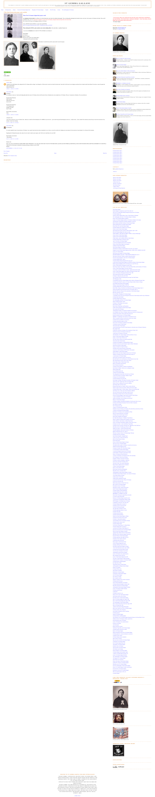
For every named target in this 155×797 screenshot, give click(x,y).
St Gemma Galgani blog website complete (120, 491)
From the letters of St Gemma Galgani (119, 668)
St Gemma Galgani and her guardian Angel (120, 652)
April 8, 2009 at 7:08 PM (12, 114)
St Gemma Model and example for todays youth (121, 584)
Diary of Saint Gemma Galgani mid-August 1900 (121, 600)
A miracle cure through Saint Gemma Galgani (121, 410)
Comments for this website (117, 635)
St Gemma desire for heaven (118, 581)
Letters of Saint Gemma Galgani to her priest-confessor (122, 268)
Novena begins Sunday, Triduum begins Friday (121, 362)
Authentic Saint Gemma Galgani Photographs (121, 606)
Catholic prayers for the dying (118, 476)
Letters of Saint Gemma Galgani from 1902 (120, 556)
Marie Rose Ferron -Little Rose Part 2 (119, 470)
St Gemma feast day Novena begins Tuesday (120, 549)
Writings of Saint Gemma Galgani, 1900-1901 (121, 284)
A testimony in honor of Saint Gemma (119, 324)
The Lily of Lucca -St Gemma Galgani (119, 443)
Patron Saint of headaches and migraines (123, 89)
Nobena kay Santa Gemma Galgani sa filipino (121, 516)
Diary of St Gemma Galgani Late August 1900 (121, 599)
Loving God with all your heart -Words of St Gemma (122, 479)
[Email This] (4, 75)
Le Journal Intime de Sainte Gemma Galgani (120, 449)
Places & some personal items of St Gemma (120, 413)
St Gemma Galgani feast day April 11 (119, 298)
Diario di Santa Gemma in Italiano (119, 439)
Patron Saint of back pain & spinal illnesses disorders (125, 77)
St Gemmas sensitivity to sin (118, 593)
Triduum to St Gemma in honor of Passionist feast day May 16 (124, 354)
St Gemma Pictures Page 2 (117, 152)
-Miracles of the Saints (117, 179)
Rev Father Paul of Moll (117, 562)
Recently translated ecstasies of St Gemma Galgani (121, 315)
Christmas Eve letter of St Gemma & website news (122, 331)
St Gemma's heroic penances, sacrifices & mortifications (122, 366)
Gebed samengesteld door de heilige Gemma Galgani (122, 224)
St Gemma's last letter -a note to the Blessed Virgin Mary (123, 423)
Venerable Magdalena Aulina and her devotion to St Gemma (123, 430)
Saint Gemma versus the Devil (118, 659)
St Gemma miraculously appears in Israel (120, 321)
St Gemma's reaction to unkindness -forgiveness (121, 460)
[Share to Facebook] (7, 75)
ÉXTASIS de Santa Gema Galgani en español (121, 546)
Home (2, 9)
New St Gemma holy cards (117, 405)
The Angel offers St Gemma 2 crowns (119, 508)
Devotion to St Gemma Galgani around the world (121, 498)
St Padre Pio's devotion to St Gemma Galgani (121, 662)
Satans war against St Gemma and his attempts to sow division (124, 419)
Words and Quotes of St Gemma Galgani (120, 650)
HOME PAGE (77, 795)
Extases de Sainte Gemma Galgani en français (121, 442)
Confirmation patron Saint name (118, 540)
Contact (58, 9)
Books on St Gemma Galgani (118, 630)
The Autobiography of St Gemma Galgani (120, 656)
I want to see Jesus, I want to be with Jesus (120, 437)
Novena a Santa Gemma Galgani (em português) (121, 244)
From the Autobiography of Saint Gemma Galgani (121, 665)
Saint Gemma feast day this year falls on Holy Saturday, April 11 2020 (125, 230)
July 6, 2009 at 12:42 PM (12, 138)
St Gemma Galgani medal (117, 523)
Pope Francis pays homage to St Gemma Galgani (121, 253)
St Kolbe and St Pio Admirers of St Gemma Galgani (122, 559)
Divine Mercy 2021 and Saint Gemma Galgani (121, 226)
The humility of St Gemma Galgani (119, 644)
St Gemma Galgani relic (117, 213)
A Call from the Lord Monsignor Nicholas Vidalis (121, 499)
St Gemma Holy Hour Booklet (118, 297)
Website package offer (116, 369)
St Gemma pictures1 (116, 612)
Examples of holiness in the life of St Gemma (121, 458)
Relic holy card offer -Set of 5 (118, 292)
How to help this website (117, 578)
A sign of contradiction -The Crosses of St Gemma (122, 396)
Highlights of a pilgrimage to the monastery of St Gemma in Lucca (124, 316)
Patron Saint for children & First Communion (121, 464)
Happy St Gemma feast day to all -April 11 (120, 431)
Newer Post (6, 153)
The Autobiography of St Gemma (68, 9)
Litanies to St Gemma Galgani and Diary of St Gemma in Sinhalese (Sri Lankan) (127, 220)
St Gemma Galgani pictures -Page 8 (119, 259)
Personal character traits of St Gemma (119, 620)
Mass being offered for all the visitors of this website (122, 360)
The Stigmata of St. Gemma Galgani (119, 658)
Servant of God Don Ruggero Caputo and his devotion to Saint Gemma (125, 395)
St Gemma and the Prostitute (118, 513)
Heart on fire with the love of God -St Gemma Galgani (122, 608)
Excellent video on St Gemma (118, 646)
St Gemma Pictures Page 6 (117, 158)
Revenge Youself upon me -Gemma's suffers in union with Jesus (124, 386)
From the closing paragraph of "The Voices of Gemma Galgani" (124, 257)
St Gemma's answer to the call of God (119, 505)
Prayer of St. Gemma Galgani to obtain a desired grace (125, 70)
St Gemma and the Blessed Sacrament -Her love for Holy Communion (125, 402)
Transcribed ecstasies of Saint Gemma (119, 564)
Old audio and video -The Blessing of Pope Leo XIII (122, 426)
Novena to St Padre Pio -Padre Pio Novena (123, 58)
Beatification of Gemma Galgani (118, 572)
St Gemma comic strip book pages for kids (120, 414)
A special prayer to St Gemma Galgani (119, 355)
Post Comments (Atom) (12, 155)
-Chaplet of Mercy (116, 186)
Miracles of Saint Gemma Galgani (119, 399)
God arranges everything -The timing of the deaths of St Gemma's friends (125, 380)
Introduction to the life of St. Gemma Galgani (121, 670)
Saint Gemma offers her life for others (119, 384)
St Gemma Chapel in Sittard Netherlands (120, 490)
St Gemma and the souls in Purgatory (119, 609)
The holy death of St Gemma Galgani (119, 647)
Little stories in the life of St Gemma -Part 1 (120, 461)
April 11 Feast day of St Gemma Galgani (120, 241)
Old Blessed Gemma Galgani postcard (119, 446)
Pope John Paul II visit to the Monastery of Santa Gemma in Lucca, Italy (125, 358)
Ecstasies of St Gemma (117, 623)
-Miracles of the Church (117, 180)
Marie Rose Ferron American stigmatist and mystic (122, 534)
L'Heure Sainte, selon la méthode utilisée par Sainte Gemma (123, 238)
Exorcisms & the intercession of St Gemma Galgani (122, 529)
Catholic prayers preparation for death (119, 478)
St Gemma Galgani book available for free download (122, 227)
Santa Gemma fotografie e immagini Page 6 (120, 436)
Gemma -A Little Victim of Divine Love (120, 337)
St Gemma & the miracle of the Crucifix (120, 517)
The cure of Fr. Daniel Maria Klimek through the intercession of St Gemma (126, 212)
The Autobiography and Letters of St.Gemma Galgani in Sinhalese (124, 216)
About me (115, 171)
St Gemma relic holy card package (119, 434)
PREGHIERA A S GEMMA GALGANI (123, 83)
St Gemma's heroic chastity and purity (119, 538)
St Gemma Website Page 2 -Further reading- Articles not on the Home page (126, 389)
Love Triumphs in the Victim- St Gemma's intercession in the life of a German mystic (128, 312)
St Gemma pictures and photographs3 (119, 561)
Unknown (8, 82)
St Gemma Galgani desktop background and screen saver (122, 260)
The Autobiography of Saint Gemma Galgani (120, 602)
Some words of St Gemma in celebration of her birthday (122, 322)
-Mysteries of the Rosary (117, 183)
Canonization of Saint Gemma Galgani (119, 573)
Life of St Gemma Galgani (120, 101)
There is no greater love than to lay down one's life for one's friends (124, 318)
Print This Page (53, 9)
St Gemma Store (8, 9)
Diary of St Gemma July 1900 (118, 605)
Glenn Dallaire (8, 91)
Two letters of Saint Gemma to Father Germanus (121, 558)
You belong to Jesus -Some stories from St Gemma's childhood (124, 390)
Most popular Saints (116, 328)
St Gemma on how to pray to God (118, 522)
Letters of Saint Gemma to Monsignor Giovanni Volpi (122, 265)
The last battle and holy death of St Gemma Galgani (122, 274)
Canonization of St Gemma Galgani (119, 641)
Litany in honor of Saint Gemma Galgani (120, 235)
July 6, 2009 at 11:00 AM (12, 122)
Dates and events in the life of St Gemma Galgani (121, 640)
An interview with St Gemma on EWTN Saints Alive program (123, 349)
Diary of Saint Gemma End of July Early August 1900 (122, 603)
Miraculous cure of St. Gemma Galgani (119, 664)
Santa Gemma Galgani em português (119, 247)
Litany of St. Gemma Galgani (118, 251)
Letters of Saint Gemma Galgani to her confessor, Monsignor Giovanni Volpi (126, 271)
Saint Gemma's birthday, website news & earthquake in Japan (123, 368)
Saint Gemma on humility (117, 570)
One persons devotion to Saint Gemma (119, 345)
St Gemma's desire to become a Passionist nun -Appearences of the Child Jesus (126, 425)
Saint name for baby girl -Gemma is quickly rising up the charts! (124, 256)
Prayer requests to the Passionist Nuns (119, 541)
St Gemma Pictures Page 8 (117, 161)
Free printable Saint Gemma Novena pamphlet (121, 283)
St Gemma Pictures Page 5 (117, 156)
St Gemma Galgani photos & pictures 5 (119, 504)
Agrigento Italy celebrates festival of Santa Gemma (121, 532)
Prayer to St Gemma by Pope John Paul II (120, 454)
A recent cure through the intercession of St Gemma (122, 242)
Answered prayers (116, 624)
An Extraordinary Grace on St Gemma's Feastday (121, 520)
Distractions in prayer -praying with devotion (120, 487)
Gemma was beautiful (116, 567)
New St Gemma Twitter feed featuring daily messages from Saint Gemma (125, 277)
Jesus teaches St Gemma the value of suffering (121, 611)
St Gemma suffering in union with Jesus (120, 544)
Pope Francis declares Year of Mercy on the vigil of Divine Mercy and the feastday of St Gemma (129, 266)
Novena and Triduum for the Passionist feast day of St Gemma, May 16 (125, 289)
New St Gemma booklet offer (118, 371)
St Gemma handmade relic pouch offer (119, 378)
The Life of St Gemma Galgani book (23, 9)
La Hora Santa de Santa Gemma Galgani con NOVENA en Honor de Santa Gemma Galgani (128, 262)
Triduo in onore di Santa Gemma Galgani (120, 229)
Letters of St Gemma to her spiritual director (120, 553)
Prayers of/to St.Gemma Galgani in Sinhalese (120, 218)
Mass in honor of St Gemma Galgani (119, 484)
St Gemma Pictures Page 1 (117, 150)
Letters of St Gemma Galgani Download (120, 655)
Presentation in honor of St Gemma (119, 485)
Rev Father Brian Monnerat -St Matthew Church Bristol (122, 417)
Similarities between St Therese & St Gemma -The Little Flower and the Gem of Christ (128, 408)
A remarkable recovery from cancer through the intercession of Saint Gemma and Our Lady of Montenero (131, 295)
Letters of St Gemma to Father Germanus (120, 588)
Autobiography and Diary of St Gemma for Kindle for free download (125, 310)
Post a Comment (6, 151)
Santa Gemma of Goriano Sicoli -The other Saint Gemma (123, 393)
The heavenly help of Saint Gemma (119, 325)
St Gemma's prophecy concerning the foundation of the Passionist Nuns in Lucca (127, 401)
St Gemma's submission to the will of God (120, 275)
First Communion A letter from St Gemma (120, 457)
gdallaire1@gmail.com (63, 28)
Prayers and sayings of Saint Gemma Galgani (120, 661)
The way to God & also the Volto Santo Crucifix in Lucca (123, 392)
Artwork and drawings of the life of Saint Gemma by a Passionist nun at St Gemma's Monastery (129, 327)
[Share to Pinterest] (8, 75)
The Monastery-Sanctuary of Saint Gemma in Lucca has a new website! (125, 248)
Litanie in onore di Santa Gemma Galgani (120, 236)
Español (46, 9)
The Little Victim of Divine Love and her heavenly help (122, 339)
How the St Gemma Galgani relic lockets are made (121, 232)
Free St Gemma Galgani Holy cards (119, 643)
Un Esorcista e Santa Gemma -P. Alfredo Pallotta (121, 525)
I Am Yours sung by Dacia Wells (118, 496)
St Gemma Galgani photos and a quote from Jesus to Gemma (123, 286)
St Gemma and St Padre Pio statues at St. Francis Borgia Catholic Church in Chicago (127, 281)
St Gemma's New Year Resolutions (119, 377)
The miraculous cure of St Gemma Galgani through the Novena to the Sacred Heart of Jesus (129, 617)
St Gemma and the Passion (117, 590)
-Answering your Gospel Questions (119, 188)
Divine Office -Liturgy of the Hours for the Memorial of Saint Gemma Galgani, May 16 (128, 288)
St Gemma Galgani (77, 3)
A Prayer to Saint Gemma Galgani (119, 466)
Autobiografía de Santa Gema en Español (120, 552)
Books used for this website (117, 626)
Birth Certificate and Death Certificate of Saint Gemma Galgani (124, 223)
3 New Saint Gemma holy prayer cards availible (15, 12)
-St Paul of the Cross (116, 182)
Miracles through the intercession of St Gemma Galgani (122, 632)
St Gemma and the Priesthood (118, 514)
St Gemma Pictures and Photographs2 (119, 615)
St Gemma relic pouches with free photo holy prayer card (123, 313)
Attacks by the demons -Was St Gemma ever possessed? (122, 398)
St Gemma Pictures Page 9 (117, 162)
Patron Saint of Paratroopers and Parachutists (121, 306)
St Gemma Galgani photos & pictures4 (119, 526)
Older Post (105, 153)
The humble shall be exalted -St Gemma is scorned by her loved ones (125, 445)
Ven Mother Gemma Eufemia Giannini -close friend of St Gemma (124, 473)
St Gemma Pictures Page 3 (117, 153)
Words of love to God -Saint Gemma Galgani (120, 594)
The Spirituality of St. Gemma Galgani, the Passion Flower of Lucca (125, 334)
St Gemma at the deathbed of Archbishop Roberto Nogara (123, 342)
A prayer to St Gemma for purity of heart (120, 407)
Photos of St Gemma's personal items (119, 363)
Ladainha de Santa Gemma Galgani (119, 245)
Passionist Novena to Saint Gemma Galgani (120, 535)
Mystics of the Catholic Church (118, 467)
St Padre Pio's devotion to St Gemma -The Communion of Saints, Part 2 (125, 330)
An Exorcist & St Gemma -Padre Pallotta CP (120, 528)
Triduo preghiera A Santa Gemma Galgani (120, 351)
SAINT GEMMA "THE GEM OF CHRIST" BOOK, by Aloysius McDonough (126, 233)
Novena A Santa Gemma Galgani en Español (123, 108)
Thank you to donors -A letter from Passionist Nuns (122, 428)
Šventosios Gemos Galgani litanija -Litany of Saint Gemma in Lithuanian (125, 215)
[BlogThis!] (5, 75)
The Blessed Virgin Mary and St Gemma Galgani (124, 114)
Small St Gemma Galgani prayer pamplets (120, 488)
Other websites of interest (117, 638)
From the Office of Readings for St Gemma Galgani (122, 294)
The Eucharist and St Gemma (118, 649)
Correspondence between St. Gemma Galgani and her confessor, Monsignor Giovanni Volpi (128, 280)
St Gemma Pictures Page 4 (117, 155)
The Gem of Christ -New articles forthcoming (121, 463)
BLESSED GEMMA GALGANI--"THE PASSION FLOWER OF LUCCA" (126, 254)
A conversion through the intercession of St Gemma (122, 451)
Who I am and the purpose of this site (119, 671)
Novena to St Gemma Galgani (121, 64)
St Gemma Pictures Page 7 (117, 159)
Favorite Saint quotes (116, 440)
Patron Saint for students (117, 304)
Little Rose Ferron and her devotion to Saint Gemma (122, 348)
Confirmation (115, 591)
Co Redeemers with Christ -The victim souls (120, 502)
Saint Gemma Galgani (116, 209)
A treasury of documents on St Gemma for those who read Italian (124, 455)
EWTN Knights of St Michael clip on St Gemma (121, 501)
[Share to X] (6, 75)
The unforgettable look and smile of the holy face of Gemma (123, 374)
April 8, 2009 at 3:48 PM (12, 88)
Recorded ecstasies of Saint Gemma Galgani (120, 597)
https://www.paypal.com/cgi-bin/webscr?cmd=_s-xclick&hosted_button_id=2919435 (37, 25)
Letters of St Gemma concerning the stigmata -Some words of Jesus (124, 422)
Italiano (14, 9)
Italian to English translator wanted (119, 301)
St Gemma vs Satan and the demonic (119, 519)
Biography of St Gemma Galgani (37, 9)
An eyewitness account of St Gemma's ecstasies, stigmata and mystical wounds (126, 269)
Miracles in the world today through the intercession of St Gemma (124, 352)
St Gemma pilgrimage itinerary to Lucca (120, 510)
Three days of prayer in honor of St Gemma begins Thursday (123, 433)
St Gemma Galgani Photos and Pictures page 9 (121, 239)
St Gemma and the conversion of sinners (120, 629)
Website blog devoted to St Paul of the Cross (120, 482)
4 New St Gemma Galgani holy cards (119, 543)
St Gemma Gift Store (121, 29)
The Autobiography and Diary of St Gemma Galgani (122, 300)
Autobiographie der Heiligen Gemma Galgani (120, 565)
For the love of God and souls (118, 481)
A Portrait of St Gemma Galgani (118, 372)
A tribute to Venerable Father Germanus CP (120, 653)
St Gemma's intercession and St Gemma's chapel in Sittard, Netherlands (125, 343)
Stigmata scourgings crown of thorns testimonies (121, 579)
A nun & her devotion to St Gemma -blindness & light (122, 375)
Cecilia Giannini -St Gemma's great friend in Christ (122, 452)
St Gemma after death (116, 511)
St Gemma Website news (117, 568)
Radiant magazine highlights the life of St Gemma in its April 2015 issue (125, 263)
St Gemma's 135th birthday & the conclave (120, 303)
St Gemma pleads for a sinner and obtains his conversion (122, 633)
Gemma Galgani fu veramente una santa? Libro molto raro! (123, 210)
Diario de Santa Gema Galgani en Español (120, 531)
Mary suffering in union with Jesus (119, 555)
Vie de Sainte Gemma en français (118, 475)
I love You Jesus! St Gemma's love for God (120, 550)
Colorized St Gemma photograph (118, 507)
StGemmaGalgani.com (122, 27)
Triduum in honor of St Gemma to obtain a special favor (122, 618)
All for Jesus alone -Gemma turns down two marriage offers (123, 381)
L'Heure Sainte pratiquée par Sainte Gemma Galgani (122, 307)
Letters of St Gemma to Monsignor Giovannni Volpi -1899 (123, 272)
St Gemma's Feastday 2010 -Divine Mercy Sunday (121, 448)
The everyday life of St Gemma (118, 309)
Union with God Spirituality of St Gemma (120, 582)
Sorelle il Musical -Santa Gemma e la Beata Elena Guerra (123, 420)
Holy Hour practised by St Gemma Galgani (120, 585)
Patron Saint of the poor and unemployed (120, 469)
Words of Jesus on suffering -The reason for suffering (122, 383)
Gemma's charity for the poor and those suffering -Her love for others (125, 387)
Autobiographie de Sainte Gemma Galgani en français (122, 472)
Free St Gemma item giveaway (118, 365)
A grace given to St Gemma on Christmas (120, 333)
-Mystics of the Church (117, 177)
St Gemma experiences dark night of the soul (120, 537)
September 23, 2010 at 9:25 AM (14, 148)
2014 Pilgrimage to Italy (117, 278)
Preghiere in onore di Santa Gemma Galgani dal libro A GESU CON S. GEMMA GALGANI (129, 250)
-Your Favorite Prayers (116, 185)
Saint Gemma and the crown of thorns (119, 596)
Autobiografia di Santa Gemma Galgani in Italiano (121, 587)
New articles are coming (117, 404)
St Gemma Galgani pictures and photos (123, 95)
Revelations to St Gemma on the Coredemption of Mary (122, 411)
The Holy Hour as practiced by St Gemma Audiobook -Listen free (124, 221)
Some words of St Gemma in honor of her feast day (122, 357)
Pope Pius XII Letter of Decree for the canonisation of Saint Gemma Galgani (126, 291)
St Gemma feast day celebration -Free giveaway (121, 319)
